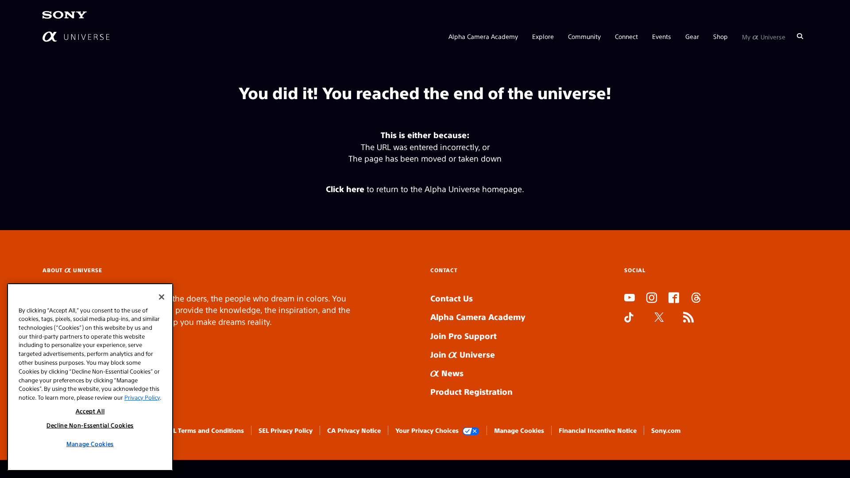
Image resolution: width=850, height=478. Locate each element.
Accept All (90, 411)
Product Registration (471, 391)
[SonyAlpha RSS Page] (688, 318)
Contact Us (451, 298)
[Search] (800, 36)
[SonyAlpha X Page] (659, 318)
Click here (345, 189)
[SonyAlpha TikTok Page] (629, 318)
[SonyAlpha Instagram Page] (651, 299)
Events (661, 36)
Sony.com (665, 430)
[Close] (161, 297)
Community (584, 36)
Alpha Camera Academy (483, 36)
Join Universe (462, 354)
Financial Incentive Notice (598, 430)
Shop (720, 36)
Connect (626, 36)
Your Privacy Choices (427, 430)
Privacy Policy (142, 397)
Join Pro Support (463, 336)
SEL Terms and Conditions (205, 430)
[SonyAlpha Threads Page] (696, 299)
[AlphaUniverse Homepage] (75, 36)
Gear (692, 36)
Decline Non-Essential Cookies (90, 425)
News (451, 373)
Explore (543, 36)
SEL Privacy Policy (286, 430)
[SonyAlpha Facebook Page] (673, 299)
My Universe (763, 36)
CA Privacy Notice (354, 430)
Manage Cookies (519, 430)
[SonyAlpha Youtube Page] (629, 299)
